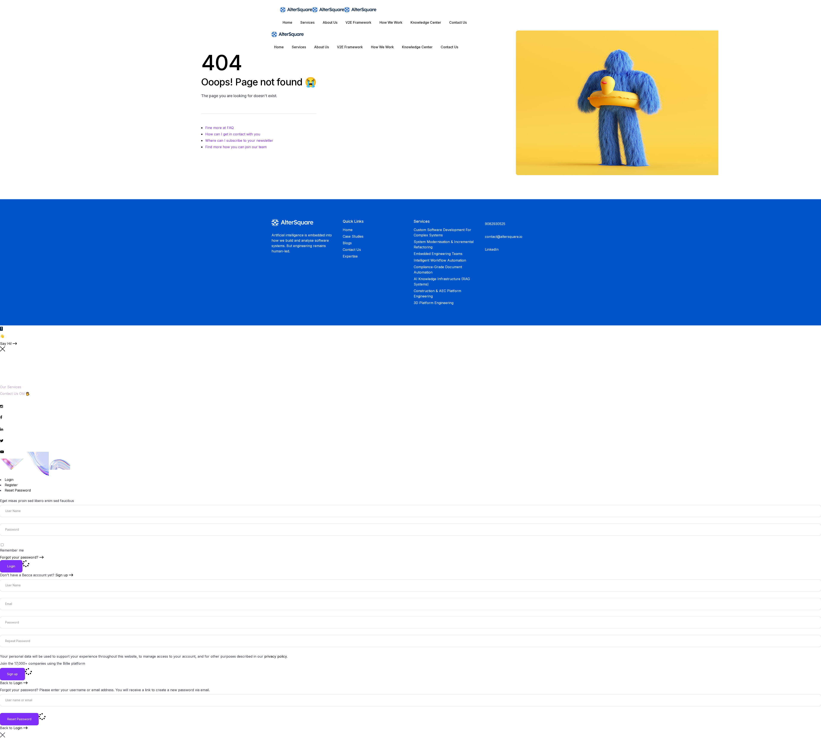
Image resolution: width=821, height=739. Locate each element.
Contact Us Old (12, 393)
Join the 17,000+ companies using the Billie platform (42, 663)
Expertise (350, 256)
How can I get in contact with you (232, 134)
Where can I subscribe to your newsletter (239, 140)
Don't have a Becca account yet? (34, 575)
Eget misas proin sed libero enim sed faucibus (37, 501)
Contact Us (352, 249)
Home (348, 230)
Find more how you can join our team (236, 147)
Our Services (10, 387)
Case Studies (353, 236)
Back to (11, 683)
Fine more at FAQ (219, 127)
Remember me (12, 550)
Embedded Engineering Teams (438, 254)
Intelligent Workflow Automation (440, 260)
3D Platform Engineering (433, 303)
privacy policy (275, 656)
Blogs (347, 243)
